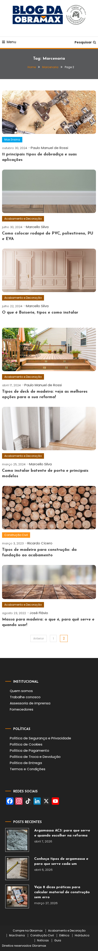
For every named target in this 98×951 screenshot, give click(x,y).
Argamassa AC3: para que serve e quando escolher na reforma (62, 833)
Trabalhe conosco (25, 697)
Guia (57, 940)
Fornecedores (21, 709)
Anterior (38, 638)
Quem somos (21, 690)
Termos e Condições (27, 769)
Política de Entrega (26, 762)
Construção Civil (16, 535)
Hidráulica (82, 935)
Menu (11, 42)
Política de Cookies (26, 744)
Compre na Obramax (28, 930)
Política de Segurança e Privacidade (40, 738)
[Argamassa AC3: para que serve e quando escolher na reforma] (17, 840)
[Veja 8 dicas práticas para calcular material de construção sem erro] (17, 896)
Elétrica (64, 935)
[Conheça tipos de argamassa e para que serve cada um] (17, 868)
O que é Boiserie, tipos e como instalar (40, 313)
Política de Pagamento (29, 750)
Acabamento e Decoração (23, 219)
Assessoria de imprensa (30, 703)
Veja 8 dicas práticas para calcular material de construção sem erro (62, 892)
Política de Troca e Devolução (35, 756)
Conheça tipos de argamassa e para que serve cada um (61, 861)
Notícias (43, 940)
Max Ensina (12, 139)
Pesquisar (83, 42)
